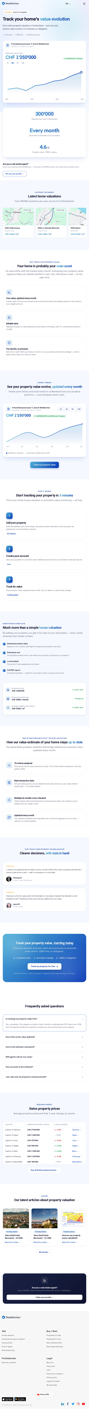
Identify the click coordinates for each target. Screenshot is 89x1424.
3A (67, 409)
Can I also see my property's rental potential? (26, 1077)
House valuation (8, 1335)
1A (61, 409)
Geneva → (76, 1130)
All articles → (44, 1252)
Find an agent (7, 1346)
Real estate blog (8, 1350)
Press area (51, 1366)
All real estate (52, 1385)
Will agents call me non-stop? (19, 1057)
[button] (68, 3)
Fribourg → (77, 1156)
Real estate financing (55, 1346)
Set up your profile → (14, 174)
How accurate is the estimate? (19, 1067)
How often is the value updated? (20, 1037)
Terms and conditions (55, 1374)
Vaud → (75, 1135)
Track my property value (44, 465)
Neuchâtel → (77, 1162)
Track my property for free (43, 966)
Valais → (75, 1146)
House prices (7, 1343)
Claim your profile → (44, 1297)
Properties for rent (54, 1339)
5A (73, 409)
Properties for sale (54, 1335)
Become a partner (9, 1362)
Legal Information (53, 1381)
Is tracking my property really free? (21, 1019)
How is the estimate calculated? (20, 1047)
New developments (54, 1343)
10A (79, 409)
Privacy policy (52, 1377)
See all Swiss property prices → (44, 1170)
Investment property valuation (13, 1339)
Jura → (75, 1140)
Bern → (75, 1151)
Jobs (48, 1370)
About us (50, 1362)
